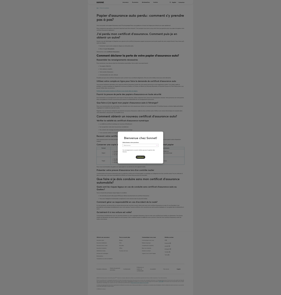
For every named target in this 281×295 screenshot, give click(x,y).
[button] (140, 145)
